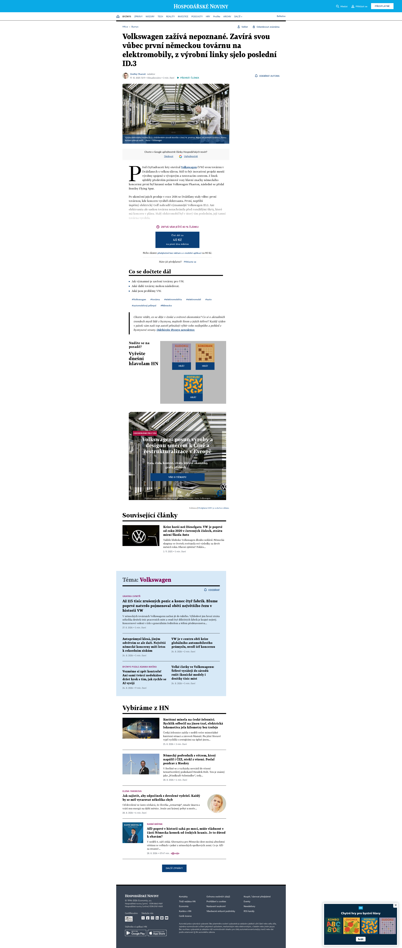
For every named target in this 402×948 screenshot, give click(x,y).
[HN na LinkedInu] (157, 917)
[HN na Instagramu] (152, 917)
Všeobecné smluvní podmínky (220, 911)
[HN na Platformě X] (143, 917)
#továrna (155, 299)
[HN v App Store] (157, 933)
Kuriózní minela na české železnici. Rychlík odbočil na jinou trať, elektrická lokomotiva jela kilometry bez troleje (193, 723)
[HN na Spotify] (161, 917)
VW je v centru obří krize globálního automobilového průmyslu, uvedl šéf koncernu (193, 643)
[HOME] (118, 17)
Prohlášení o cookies (216, 901)
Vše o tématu (177, 477)
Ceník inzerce (185, 916)
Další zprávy (174, 868)
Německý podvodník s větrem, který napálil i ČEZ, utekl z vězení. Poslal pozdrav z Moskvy (189, 759)
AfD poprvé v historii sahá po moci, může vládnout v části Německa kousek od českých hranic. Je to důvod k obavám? (186, 833)
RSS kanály (249, 911)
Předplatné (382, 6)
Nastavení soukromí (215, 906)
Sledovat (168, 156)
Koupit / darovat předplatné (257, 897)
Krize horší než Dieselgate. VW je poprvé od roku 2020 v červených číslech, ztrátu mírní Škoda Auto (192, 531)
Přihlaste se (190, 261)
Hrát (182, 366)
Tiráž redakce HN (187, 901)
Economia (183, 906)
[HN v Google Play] (135, 933)
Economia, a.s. (145, 901)
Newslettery (249, 906)
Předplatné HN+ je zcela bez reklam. (213, 508)
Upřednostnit (191, 156)
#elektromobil (193, 299)
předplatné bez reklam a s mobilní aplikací (179, 253)
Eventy (247, 901)
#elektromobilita (173, 299)
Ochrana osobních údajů (218, 897)
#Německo (166, 305)
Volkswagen (157, 140)
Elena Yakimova (132, 791)
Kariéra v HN (185, 911)
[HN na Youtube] (166, 917)
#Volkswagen (139, 299)
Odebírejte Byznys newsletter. (176, 329)
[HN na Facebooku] (147, 917)
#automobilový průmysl (144, 305)
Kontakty (183, 897)
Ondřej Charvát (138, 74)
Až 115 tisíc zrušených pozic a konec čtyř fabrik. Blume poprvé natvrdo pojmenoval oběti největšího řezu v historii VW (170, 606)
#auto (208, 299)
